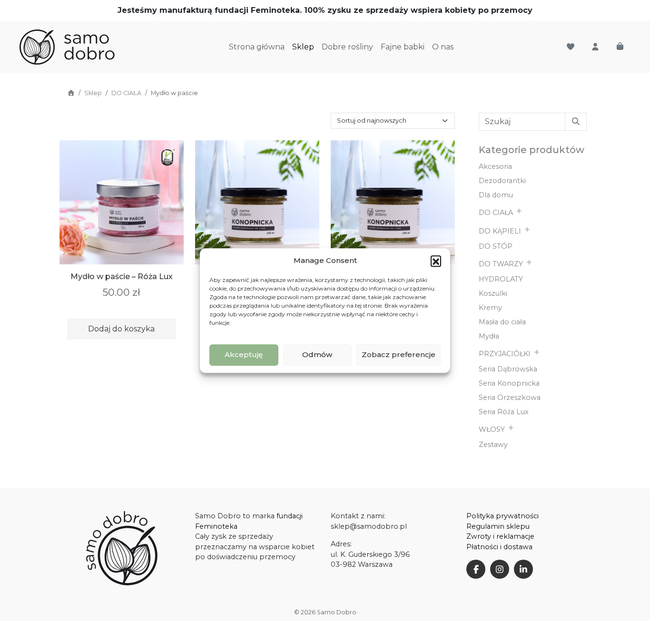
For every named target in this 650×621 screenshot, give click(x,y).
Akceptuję (244, 354)
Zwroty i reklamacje (500, 536)
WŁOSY (492, 429)
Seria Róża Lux (504, 412)
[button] (436, 261)
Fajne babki (402, 46)
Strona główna (257, 46)
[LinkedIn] (523, 569)
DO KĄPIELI (500, 231)
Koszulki (493, 293)
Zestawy (493, 444)
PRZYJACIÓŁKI (505, 353)
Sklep (303, 46)
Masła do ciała (502, 322)
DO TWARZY (501, 264)
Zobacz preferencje (398, 354)
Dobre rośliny (347, 46)
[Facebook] (475, 569)
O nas (442, 46)
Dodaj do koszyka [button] (121, 328)
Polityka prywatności (502, 516)
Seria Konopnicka (509, 383)
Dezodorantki (502, 180)
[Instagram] (499, 569)
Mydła (489, 336)
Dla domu (496, 195)
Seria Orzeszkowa (510, 397)
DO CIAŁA (126, 93)
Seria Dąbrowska (508, 369)
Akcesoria (495, 166)
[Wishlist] (570, 47)
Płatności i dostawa (499, 547)
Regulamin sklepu (498, 526)
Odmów (317, 354)
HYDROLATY (501, 279)
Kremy (490, 307)
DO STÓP (495, 246)
